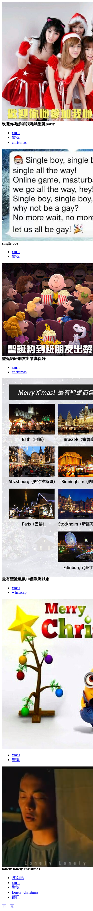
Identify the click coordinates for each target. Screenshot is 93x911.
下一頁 (8, 906)
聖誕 (16, 137)
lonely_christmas (25, 892)
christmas (19, 142)
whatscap (19, 592)
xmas (16, 133)
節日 (16, 897)
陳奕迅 (18, 878)
